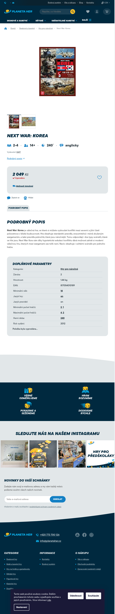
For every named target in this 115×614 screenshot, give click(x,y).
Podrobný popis (14, 158)
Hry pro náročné (69, 269)
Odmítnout (75, 596)
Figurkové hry (12, 578)
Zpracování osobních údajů (89, 569)
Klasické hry (11, 583)
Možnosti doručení (24, 186)
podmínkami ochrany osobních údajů (45, 506)
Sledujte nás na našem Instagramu (57, 433)
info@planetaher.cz (50, 541)
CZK (106, 3)
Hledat (72, 11)
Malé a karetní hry (14, 564)
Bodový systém (54, 2)
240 (63, 318)
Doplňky (9, 588)
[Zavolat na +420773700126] (7, 2)
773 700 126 (49, 535)
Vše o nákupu (70, 2)
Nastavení (21, 607)
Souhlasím (93, 596)
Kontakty (90, 2)
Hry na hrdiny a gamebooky (18, 569)
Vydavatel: (14, 152)
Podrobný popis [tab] (18, 208)
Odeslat (57, 499)
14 (62, 291)
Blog (81, 2)
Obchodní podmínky (86, 564)
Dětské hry (11, 574)
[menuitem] (18, 20)
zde (49, 600)
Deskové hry (11, 559)
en (62, 296)
